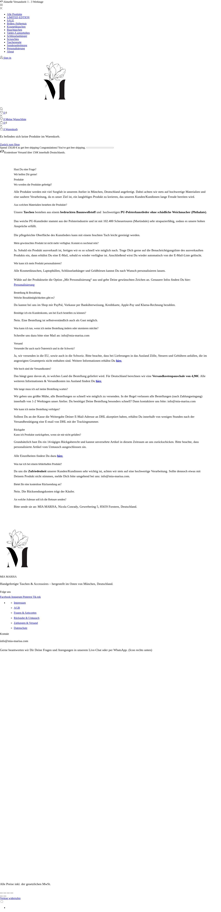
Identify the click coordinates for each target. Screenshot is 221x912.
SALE (10, 20)
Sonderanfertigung (17, 45)
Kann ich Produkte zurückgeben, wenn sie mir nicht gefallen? (47, 434)
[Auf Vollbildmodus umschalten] (8, 893)
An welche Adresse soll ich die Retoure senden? (40, 499)
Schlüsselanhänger (17, 36)
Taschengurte (14, 42)
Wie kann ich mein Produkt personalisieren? (38, 263)
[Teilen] (4, 893)
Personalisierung (16, 48)
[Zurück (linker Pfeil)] (1, 896)
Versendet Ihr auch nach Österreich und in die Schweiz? (44, 348)
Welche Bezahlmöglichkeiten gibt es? (34, 297)
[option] (114, 907)
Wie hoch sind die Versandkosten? (32, 368)
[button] (110, 184)
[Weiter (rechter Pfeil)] (4, 896)
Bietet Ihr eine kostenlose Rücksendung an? (37, 484)
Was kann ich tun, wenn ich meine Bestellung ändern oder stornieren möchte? (56, 328)
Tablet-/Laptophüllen (18, 32)
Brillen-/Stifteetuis (17, 23)
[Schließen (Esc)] (1, 893)
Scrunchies (13, 39)
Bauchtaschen (14, 29)
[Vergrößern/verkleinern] (11, 893)
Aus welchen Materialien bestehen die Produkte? (40, 204)
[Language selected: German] (110, 904)
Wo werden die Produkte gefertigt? (33, 184)
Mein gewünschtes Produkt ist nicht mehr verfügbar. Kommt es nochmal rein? (56, 243)
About (10, 51)
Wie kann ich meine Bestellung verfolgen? (37, 409)
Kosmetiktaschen (16, 26)
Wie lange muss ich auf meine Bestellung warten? (41, 389)
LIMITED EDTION (18, 17)
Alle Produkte (14, 14)
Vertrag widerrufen (10, 898)
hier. (119, 360)
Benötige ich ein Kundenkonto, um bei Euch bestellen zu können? (50, 312)
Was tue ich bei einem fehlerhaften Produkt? (38, 464)
